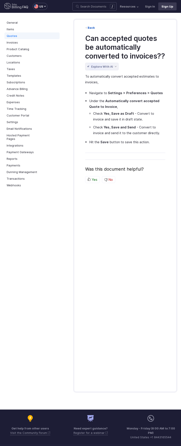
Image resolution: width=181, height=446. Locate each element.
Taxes (11, 69)
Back (91, 27)
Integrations (15, 145)
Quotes (12, 36)
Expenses (13, 102)
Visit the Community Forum (29, 433)
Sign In (150, 6)
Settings (12, 122)
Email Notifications (19, 128)
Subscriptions (16, 82)
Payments (13, 165)
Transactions (16, 178)
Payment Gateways (20, 152)
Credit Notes (15, 95)
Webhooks (14, 185)
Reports (12, 158)
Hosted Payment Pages (18, 137)
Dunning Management (22, 172)
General (12, 22)
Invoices (12, 42)
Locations (13, 62)
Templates (14, 75)
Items (10, 29)
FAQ (25, 7)
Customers (14, 55)
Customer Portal (18, 115)
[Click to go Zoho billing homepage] (13, 6)
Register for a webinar (90, 433)
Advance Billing (17, 89)
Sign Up (167, 6)
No (110, 179)
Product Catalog (18, 49)
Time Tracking (16, 109)
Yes (94, 179)
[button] (37, 6)
